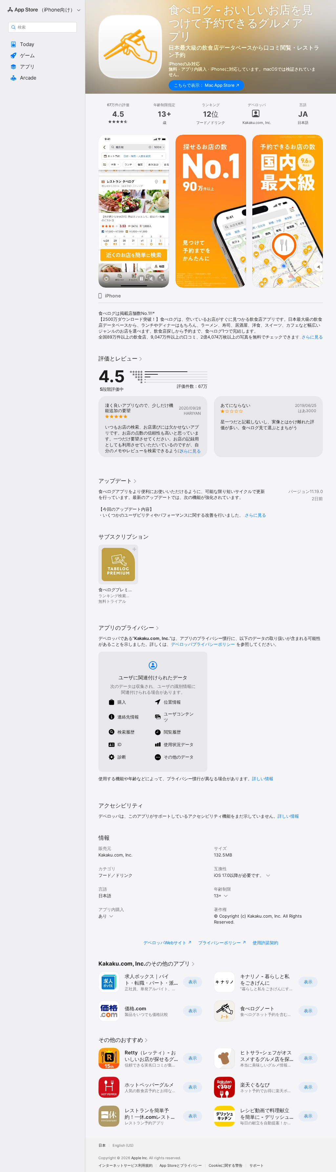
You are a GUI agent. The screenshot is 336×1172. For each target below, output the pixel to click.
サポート (256, 1165)
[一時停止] (141, 279)
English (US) (123, 1145)
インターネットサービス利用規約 (125, 1165)
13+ (217, 895)
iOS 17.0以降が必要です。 (239, 875)
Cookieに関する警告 (225, 1165)
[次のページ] (329, 114)
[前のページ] (91, 114)
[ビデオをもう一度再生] (106, 279)
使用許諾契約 (265, 942)
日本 (102, 1145)
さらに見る (312, 337)
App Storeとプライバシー (180, 1165)
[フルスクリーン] (161, 279)
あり (102, 916)
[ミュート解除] (151, 279)
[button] (42, 44)
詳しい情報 (262, 778)
